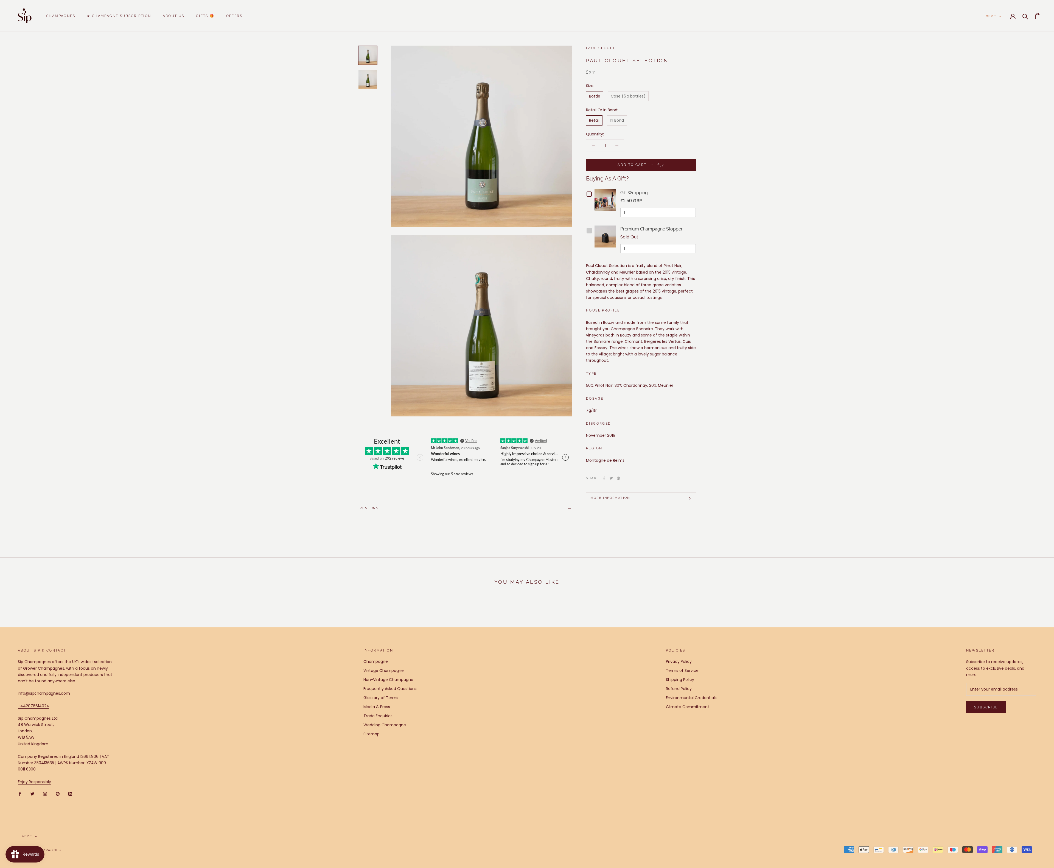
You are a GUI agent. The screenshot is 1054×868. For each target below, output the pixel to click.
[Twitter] (611, 478)
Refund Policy (679, 688)
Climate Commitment (687, 707)
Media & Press (376, 707)
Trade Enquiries (378, 716)
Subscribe (986, 707)
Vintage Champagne (383, 670)
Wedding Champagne (384, 725)
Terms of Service (682, 670)
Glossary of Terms (380, 697)
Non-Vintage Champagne (388, 679)
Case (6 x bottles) (628, 96)
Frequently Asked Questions (390, 688)
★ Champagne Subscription (119, 16)
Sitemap (371, 734)
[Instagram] (45, 794)
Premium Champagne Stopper (651, 229)
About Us (173, 16)
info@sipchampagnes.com (44, 693)
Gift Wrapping (634, 192)
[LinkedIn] (70, 794)
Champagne (375, 661)
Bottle (594, 96)
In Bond (617, 120)
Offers (234, 16)
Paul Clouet (600, 48)
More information (610, 498)
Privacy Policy (679, 661)
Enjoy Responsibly (34, 781)
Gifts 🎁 (205, 16)
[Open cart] (1037, 16)
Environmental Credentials (691, 697)
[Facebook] (604, 478)
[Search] (1025, 16)
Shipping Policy (680, 679)
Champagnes (60, 16)
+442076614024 (33, 706)
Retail (594, 120)
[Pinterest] (618, 478)
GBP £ (991, 16)
